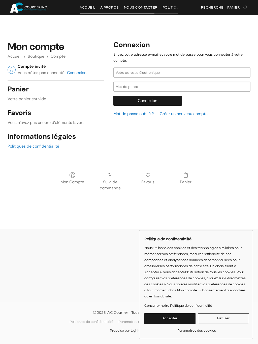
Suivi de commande (110, 185)
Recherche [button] (212, 7)
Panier (185, 182)
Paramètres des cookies (137, 322)
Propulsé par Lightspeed (129, 330)
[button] (29, 8)
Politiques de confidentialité (33, 146)
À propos (109, 7)
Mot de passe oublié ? (133, 113)
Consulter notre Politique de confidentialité (178, 305)
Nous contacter (140, 7)
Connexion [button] (76, 72)
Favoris (147, 182)
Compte (58, 56)
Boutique (36, 56)
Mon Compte (72, 182)
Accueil (87, 7)
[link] (196, 329)
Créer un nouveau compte (184, 113)
